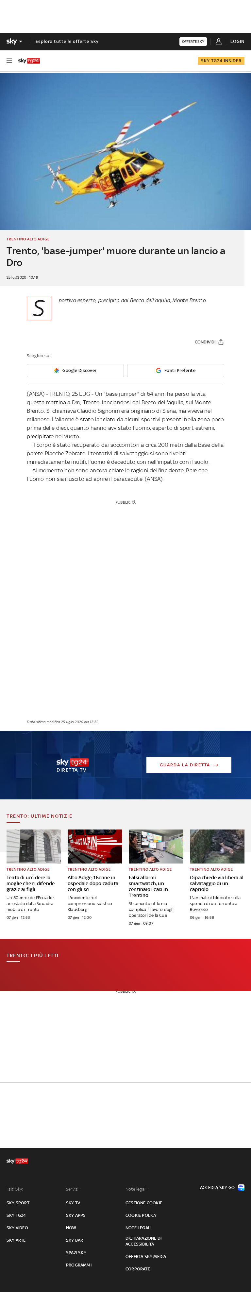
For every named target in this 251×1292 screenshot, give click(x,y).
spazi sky (76, 1252)
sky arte (16, 1240)
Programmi (79, 1265)
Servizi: (73, 1189)
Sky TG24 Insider (221, 60)
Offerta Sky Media (146, 1256)
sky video (17, 1227)
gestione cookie (144, 1202)
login (237, 41)
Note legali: (136, 1189)
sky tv (73, 1202)
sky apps (76, 1215)
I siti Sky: (15, 1189)
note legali (138, 1227)
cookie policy (141, 1215)
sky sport (18, 1202)
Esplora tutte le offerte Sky (67, 41)
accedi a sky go (217, 1187)
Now (71, 1227)
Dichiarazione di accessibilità (143, 1241)
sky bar (74, 1240)
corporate (138, 1268)
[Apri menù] (9, 61)
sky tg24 (16, 1215)
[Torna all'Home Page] (29, 61)
